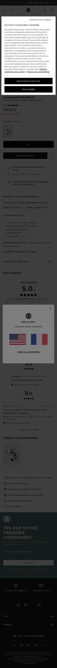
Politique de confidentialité (38, 72)
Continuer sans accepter (40, 20)
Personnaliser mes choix (28, 81)
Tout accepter (28, 89)
